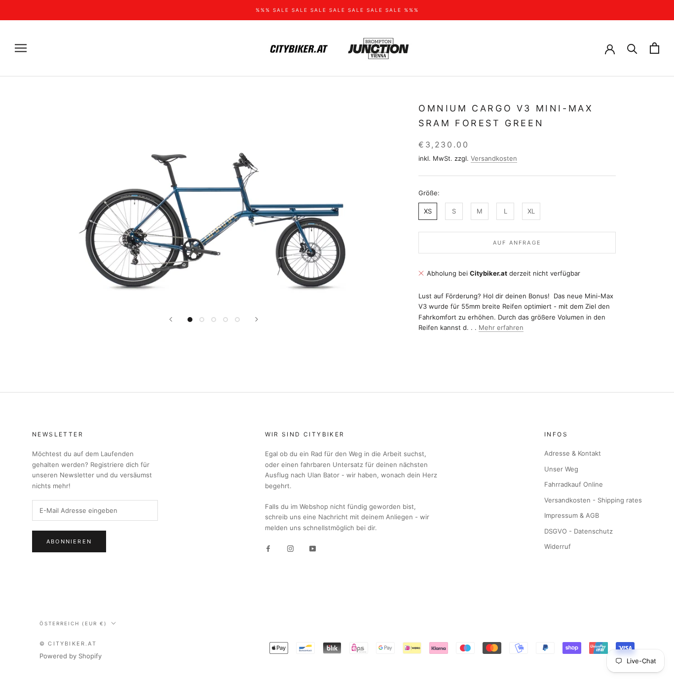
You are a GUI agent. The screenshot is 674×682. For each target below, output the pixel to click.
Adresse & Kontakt (572, 453)
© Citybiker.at (68, 643)
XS (428, 211)
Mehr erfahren (501, 327)
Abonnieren (69, 541)
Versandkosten (494, 158)
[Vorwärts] (256, 319)
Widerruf (557, 546)
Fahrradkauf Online (573, 484)
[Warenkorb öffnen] (654, 48)
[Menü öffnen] (21, 48)
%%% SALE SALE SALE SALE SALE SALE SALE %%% (337, 10)
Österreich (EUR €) (73, 623)
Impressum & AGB (571, 515)
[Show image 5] (237, 319)
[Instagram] (290, 548)
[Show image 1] (189, 319)
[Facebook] (268, 548)
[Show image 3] (213, 319)
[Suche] (632, 48)
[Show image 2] (201, 319)
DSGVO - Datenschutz (578, 531)
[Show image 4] (225, 319)
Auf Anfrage (517, 242)
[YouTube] (312, 548)
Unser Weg (561, 469)
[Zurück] (170, 319)
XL (531, 211)
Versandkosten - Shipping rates (593, 500)
